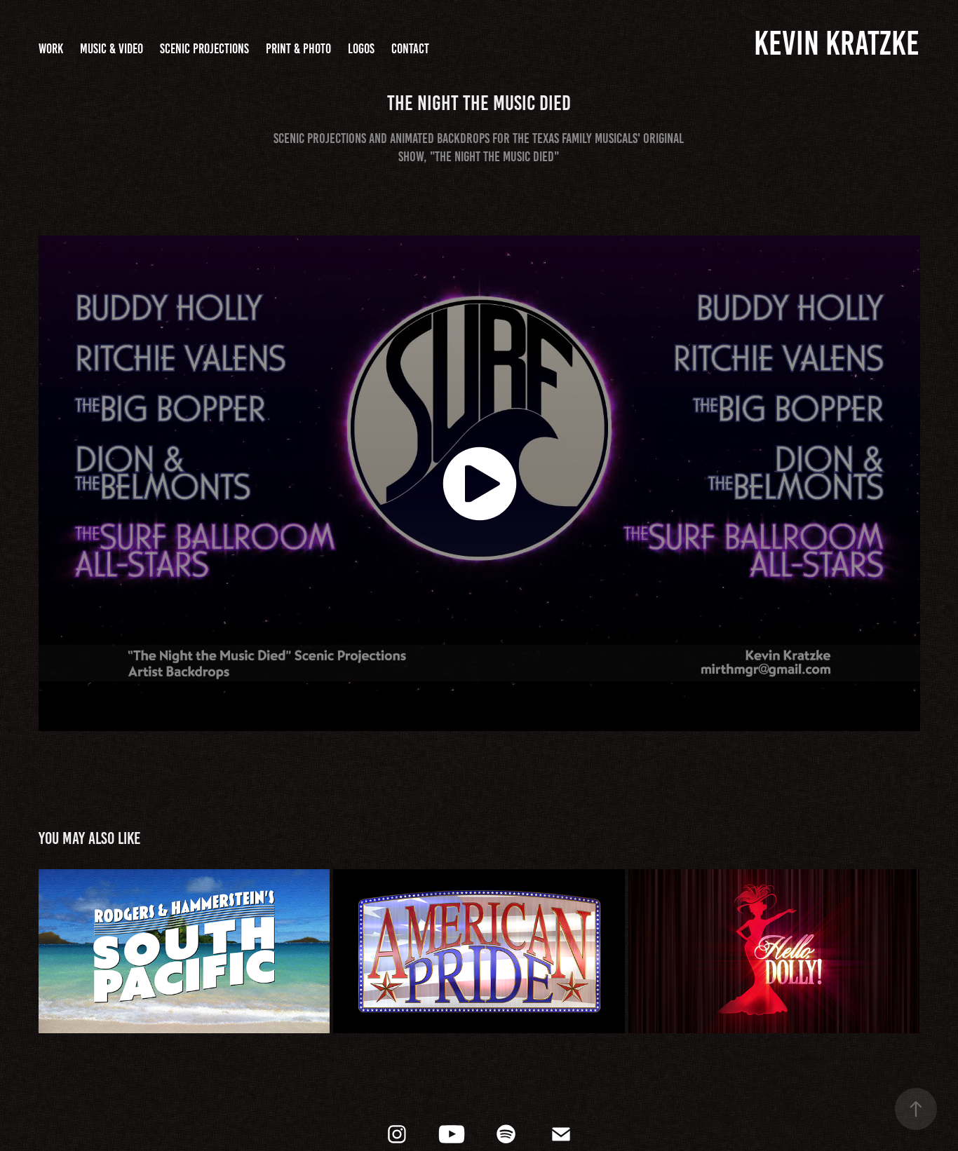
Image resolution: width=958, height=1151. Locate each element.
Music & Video (111, 48)
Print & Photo (298, 48)
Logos (361, 48)
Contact (410, 48)
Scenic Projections (204, 48)
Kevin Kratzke (836, 43)
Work (51, 48)
